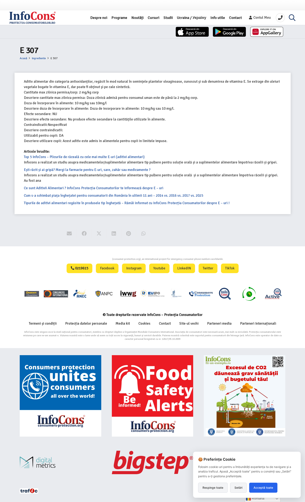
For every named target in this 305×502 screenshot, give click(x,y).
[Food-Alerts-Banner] (152, 396)
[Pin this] (128, 234)
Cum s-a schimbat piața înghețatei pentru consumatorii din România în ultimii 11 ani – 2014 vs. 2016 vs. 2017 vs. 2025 (113, 195)
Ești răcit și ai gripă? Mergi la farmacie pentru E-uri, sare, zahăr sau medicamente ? (87, 170)
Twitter (208, 268)
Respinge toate (213, 487)
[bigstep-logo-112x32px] (152, 462)
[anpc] (104, 294)
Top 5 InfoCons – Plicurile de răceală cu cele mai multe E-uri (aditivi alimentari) (84, 157)
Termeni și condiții (43, 323)
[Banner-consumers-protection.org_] (60, 396)
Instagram (134, 268)
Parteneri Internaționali (258, 323)
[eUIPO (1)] (201, 294)
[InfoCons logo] (32, 17)
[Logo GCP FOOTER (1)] (249, 294)
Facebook (107, 268)
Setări (238, 487)
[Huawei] (266, 32)
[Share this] (84, 234)
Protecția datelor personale (86, 323)
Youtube (159, 268)
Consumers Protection (97, 259)
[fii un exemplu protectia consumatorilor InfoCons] (244, 396)
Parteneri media (219, 323)
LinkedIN (184, 268)
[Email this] (69, 234)
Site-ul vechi (189, 323)
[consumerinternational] (56, 294)
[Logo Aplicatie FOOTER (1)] (225, 294)
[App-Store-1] (229, 32)
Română (257, 498)
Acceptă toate (263, 487)
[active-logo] (273, 293)
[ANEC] (80, 294)
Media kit (123, 323)
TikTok (229, 268)
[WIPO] (177, 294)
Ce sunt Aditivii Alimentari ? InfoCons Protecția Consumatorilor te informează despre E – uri (93, 188)
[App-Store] (192, 32)
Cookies (144, 323)
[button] (292, 17)
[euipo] (128, 294)
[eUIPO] (152, 294)
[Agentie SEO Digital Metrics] (60, 462)
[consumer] (32, 294)
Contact (165, 323)
